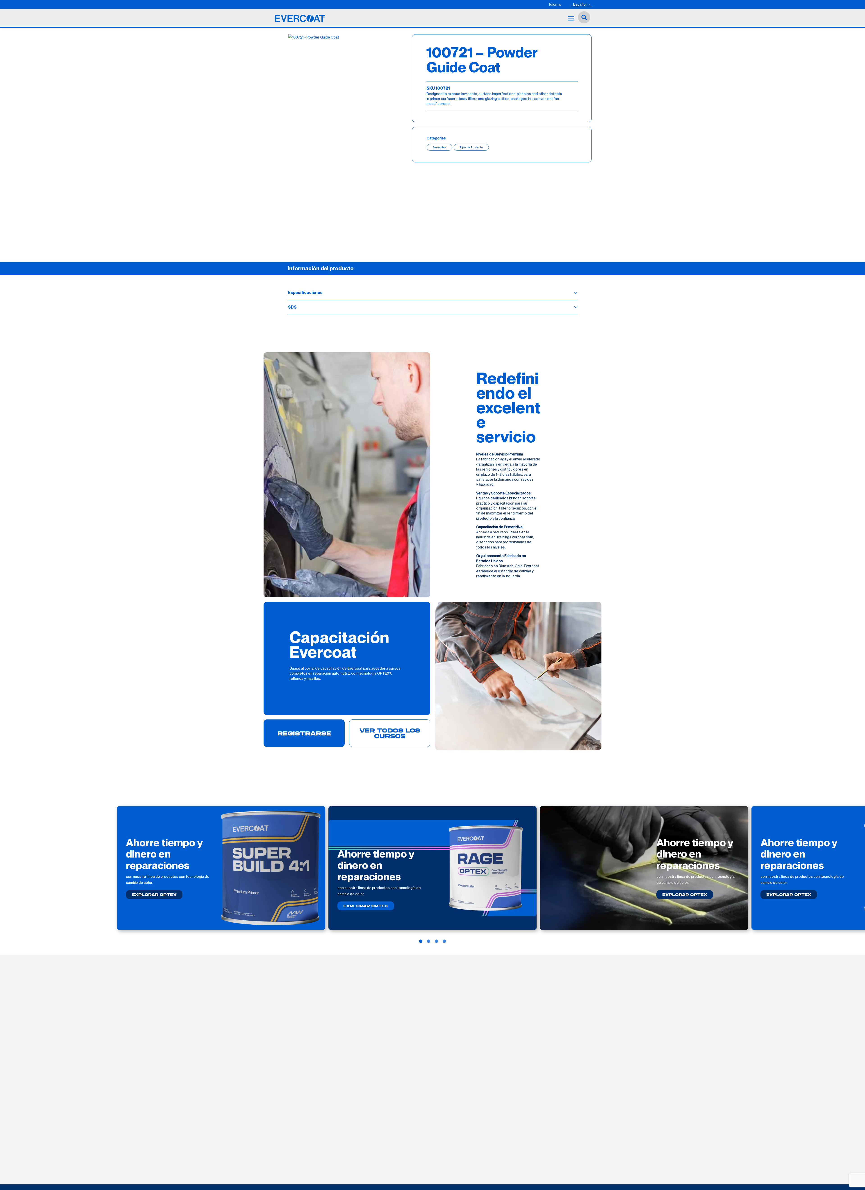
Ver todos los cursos (390, 733)
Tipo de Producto (471, 147)
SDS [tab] (292, 307)
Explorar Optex (154, 894)
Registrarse (304, 733)
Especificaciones (305, 292)
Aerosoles (439, 147)
